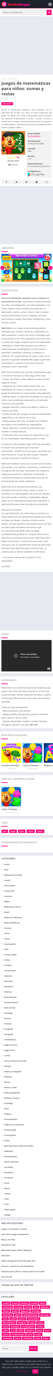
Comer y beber (10, 954)
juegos (40, 1322)
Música (7, 1082)
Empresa (8, 992)
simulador (7, 1338)
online (20, 1330)
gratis (13, 1319)
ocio (13, 1330)
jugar (21, 831)
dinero (6, 1311)
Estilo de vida (9, 1007)
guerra (22, 1319)
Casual (7, 938)
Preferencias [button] (23, 1371)
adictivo (24, 1303)
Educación (8, 981)
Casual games (10, 944)
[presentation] (2, 268)
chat (36, 1307)
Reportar (14, 164)
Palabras (7, 1114)
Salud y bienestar (11, 1161)
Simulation (8, 1177)
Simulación (8, 1172)
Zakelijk (7, 1215)
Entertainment (10, 997)
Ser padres (8, 1167)
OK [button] (35, 1371)
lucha (5, 1326)
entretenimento (30, 1315)
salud (29, 1334)
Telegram (36, 182)
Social (6, 1183)
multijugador (28, 1326)
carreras (18, 1307)
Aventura (8, 896)
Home (4, 78)
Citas (6, 949)
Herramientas (10, 1039)
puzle (47, 1330)
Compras (8, 965)
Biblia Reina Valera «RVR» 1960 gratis (16, 1250)
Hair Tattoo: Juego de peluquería (15, 1234)
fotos (5, 1319)
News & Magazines (12, 1092)
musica (40, 1326)
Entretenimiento (11, 1002)
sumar (40, 831)
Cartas (7, 933)
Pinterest (26, 182)
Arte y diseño (9, 885)
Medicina (8, 1077)
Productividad (10, 1130)
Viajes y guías (9, 1209)
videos (46, 1338)
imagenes (22, 1322)
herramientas (9, 1322)
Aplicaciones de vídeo (13, 875)
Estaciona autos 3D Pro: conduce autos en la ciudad (23, 1271)
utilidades (27, 1338)
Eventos (7, 1018)
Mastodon (5, 1255)
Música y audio (10, 1087)
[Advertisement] (26, 45)
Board (6, 912)
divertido (36, 1311)
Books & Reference (12, 922)
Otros (6, 1108)
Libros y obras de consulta (15, 1061)
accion (6, 1303)
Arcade (7, 880)
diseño (15, 1311)
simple (38, 1334)
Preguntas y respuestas (14, 1124)
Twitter (16, 182)
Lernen (7, 1055)
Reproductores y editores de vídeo (18, 1146)
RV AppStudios (34, 136)
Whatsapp (46, 182)
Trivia (6, 1204)
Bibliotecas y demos (12, 907)
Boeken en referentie (13, 917)
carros (28, 1307)
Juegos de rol (9, 1050)
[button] (49, 12)
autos (42, 1303)
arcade (34, 1303)
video (37, 1338)
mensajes (15, 1326)
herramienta (33, 1319)
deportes (45, 1307)
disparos (24, 1311)
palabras (30, 1330)
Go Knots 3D (6, 1277)
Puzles (7, 1140)
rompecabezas (18, 1334)
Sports (7, 1188)
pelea (39, 1330)
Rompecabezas (10, 1156)
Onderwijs (8, 1103)
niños (5, 1330)
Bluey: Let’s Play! (8, 1239)
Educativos (13, 78)
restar (30, 831)
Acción (7, 864)
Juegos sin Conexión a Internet (14, 1229)
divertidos (7, 1315)
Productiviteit (10, 1135)
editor (17, 1315)
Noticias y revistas (11, 1098)
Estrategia (8, 1013)
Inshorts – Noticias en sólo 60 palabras (17, 1266)
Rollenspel (8, 1151)
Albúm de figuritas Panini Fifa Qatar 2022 (18, 1261)
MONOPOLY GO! (8, 1245)
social (17, 1338)
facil (5, 831)
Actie (6, 869)
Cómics (7, 960)
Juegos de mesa (10, 1045)
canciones (7, 1307)
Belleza (7, 901)
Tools (6, 1199)
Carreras (7, 928)
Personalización (10, 1119)
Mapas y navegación (12, 1071)
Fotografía (8, 1029)
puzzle (5, 1334)
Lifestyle (7, 1066)
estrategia (44, 1315)
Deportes (8, 976)
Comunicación (10, 970)
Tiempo (7, 1193)
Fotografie (8, 1034)
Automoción (9, 891)
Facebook (6, 182)
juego (13, 831)
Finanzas (8, 1023)
